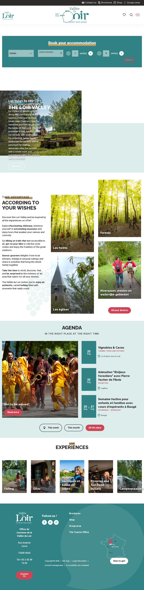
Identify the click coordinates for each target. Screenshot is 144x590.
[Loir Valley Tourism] (77, 15)
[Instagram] (56, 522)
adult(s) (83, 53)
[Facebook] (44, 522)
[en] (138, 14)
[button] (131, 15)
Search (128, 60)
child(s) (114, 53)
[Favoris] (124, 15)
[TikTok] (50, 522)
